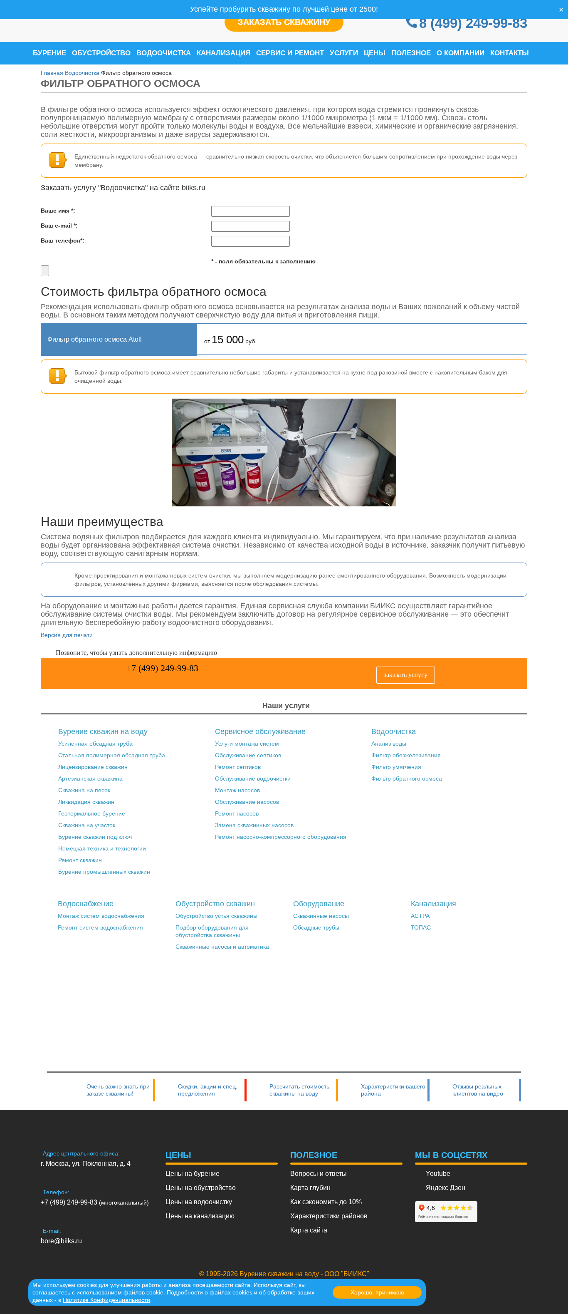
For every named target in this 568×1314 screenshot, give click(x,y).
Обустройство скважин (215, 904)
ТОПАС (421, 927)
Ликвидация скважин (86, 801)
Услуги (344, 53)
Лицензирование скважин (93, 767)
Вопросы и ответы (318, 1173)
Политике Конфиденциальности (106, 1300)
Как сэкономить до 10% (326, 1201)
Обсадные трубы (316, 927)
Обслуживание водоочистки (253, 778)
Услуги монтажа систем (247, 743)
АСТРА (420, 915)
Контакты (509, 53)
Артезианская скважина (90, 778)
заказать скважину (284, 22)
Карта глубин (310, 1187)
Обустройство (101, 53)
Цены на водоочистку (198, 1201)
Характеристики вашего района (393, 1090)
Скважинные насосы (321, 915)
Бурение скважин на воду (103, 731)
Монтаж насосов (237, 790)
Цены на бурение (192, 1173)
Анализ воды (388, 743)
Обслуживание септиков (248, 755)
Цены (374, 53)
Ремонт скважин (80, 860)
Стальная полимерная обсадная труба (111, 755)
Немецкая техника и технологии (102, 848)
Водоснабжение (86, 904)
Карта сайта (308, 1230)
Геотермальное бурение (91, 813)
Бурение (49, 53)
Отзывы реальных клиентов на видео (477, 1090)
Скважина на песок (84, 790)
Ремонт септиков (238, 767)
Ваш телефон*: (62, 240)
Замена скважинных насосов (254, 825)
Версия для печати (67, 635)
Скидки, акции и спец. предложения (207, 1090)
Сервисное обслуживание (260, 731)
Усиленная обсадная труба (95, 743)
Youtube (438, 1173)
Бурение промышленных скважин (104, 871)
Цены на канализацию (200, 1216)
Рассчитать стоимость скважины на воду (299, 1090)
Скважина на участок (86, 825)
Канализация (223, 53)
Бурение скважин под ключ (95, 836)
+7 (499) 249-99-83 (162, 668)
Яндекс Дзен (445, 1187)
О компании (460, 53)
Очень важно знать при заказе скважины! (118, 1090)
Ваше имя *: (58, 210)
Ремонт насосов (237, 813)
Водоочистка (163, 53)
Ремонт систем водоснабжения (100, 927)
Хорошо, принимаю (377, 1292)
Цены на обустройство (200, 1187)
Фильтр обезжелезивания (406, 755)
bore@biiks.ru (61, 1241)
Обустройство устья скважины (216, 915)
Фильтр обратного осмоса (406, 778)
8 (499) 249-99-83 (473, 23)
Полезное (411, 53)
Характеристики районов (329, 1216)
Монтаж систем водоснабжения (101, 915)
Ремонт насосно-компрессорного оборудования (280, 836)
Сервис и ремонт (290, 53)
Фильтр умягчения (396, 767)
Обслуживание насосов (247, 801)
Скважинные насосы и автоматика (222, 946)
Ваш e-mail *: (59, 225)
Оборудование (318, 904)
